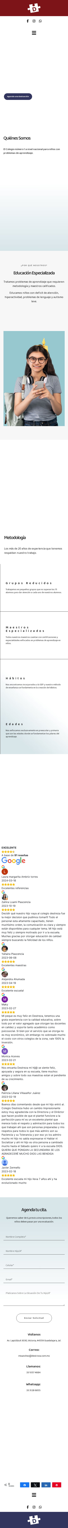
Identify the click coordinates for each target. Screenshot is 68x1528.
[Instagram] (34, 21)
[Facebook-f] (27, 21)
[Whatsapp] (40, 21)
